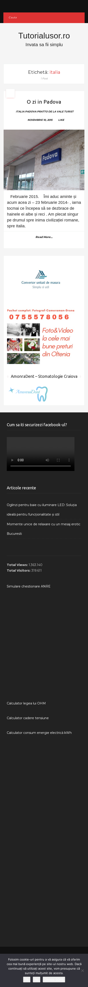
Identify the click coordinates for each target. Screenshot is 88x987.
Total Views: (18, 565)
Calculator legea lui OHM (26, 703)
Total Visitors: (19, 570)
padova (30, 111)
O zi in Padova (44, 102)
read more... (44, 237)
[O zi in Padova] (44, 160)
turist (69, 111)
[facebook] (44, 5)
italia (20, 111)
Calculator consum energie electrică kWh (39, 733)
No (37, 979)
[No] (82, 970)
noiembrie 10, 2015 (40, 119)
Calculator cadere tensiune (28, 718)
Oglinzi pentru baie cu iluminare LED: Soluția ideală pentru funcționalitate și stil (42, 509)
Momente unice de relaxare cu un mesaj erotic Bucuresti (43, 529)
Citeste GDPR (53, 979)
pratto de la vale (50, 111)
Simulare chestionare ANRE (29, 586)
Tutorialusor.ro (44, 35)
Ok (27, 979)
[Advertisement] (44, 645)
